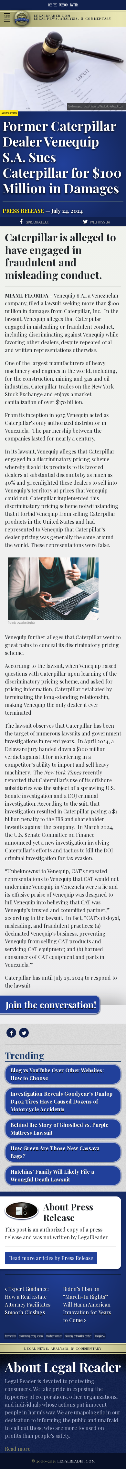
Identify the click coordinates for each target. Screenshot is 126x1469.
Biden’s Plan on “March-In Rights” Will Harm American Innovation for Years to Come (87, 1304)
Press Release (23, 210)
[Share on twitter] (23, 1032)
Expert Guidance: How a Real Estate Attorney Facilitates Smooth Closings (27, 1300)
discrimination (10, 1336)
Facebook (63, 5)
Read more (17, 1448)
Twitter (74, 5)
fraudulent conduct (54, 1336)
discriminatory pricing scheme (31, 1336)
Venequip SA (100, 1336)
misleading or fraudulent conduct (78, 1336)
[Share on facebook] (10, 1032)
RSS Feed (52, 5)
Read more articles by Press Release (51, 1258)
